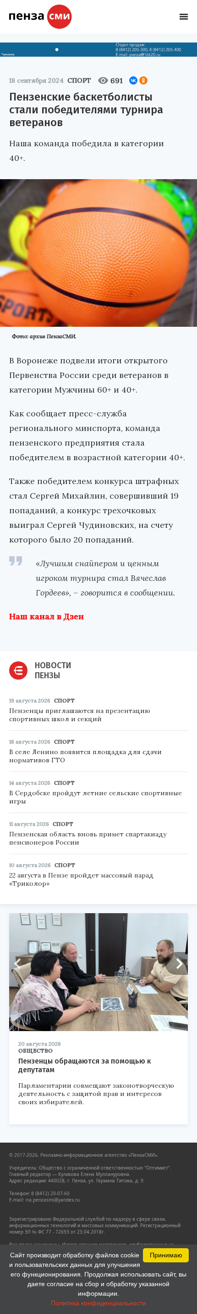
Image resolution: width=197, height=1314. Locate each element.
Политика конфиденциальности (98, 1303)
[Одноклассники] (143, 80)
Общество (35, 1050)
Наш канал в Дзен (46, 616)
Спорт (79, 80)
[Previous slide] (20, 963)
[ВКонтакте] (133, 80)
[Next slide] (176, 963)
